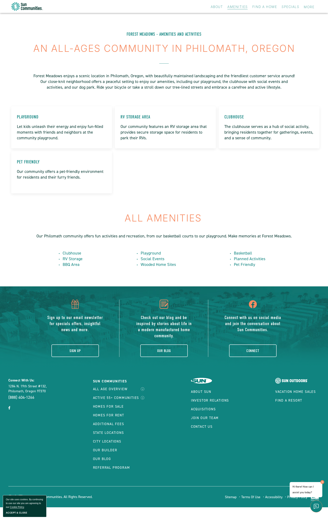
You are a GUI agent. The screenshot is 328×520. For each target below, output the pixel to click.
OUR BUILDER (105, 450)
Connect (252, 351)
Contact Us (202, 426)
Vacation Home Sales (295, 391)
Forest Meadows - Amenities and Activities (164, 34)
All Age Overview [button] (110, 389)
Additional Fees (108, 424)
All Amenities (164, 218)
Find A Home (264, 7)
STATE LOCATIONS (108, 432)
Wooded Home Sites (158, 264)
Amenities (237, 7)
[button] (9, 408)
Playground (28, 117)
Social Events (152, 259)
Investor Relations (210, 400)
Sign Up (75, 351)
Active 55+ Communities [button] (116, 398)
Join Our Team (205, 418)
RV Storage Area (135, 117)
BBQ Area (71, 264)
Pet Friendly (28, 162)
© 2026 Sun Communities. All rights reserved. (58, 497)
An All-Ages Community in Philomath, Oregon (164, 48)
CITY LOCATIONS (107, 441)
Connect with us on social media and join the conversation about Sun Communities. (253, 323)
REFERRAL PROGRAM (111, 467)
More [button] (309, 7)
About (217, 7)
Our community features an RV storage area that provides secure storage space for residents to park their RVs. (164, 132)
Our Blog (164, 351)
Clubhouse (234, 117)
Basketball (243, 253)
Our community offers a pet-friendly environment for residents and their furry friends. (60, 174)
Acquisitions (203, 409)
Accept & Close (16, 512)
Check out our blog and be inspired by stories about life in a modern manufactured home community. (164, 326)
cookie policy (17, 507)
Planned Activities (249, 259)
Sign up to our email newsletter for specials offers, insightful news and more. (75, 323)
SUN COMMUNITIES (110, 381)
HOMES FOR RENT (108, 415)
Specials (290, 7)
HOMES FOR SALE (108, 406)
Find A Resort (288, 400)
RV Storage (73, 259)
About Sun (201, 391)
